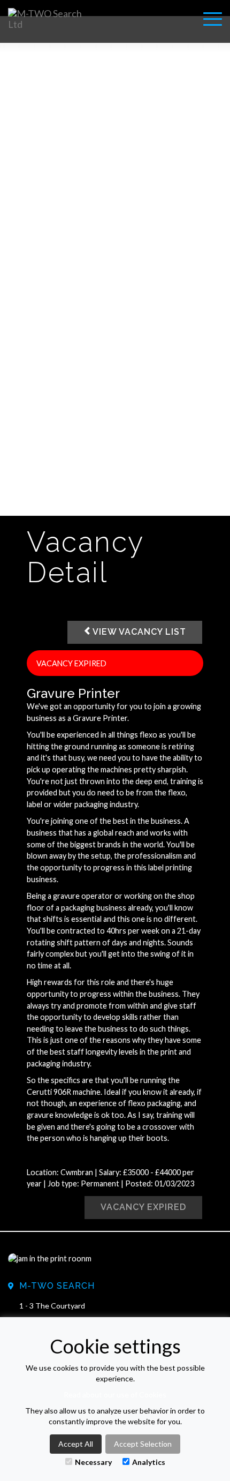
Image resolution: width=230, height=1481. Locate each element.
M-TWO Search (57, 1286)
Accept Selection (143, 1443)
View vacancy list (139, 632)
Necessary (93, 1462)
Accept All (75, 1443)
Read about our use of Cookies (115, 1394)
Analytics (148, 1462)
